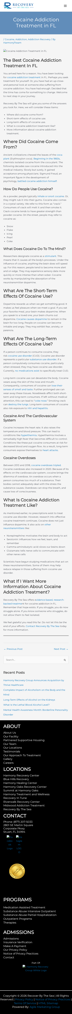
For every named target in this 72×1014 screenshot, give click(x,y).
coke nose (41, 400)
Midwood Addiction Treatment (24, 805)
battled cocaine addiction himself (37, 181)
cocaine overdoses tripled (46, 465)
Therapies (9, 922)
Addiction (21, 39)
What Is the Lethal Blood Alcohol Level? (26, 704)
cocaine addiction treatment (24, 77)
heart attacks (50, 450)
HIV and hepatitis (38, 408)
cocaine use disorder (20, 355)
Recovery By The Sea (17, 809)
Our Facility (10, 736)
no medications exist (27, 370)
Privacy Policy (24, 999)
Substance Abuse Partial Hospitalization (30, 915)
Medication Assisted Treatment (24, 907)
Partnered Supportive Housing (24, 740)
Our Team (9, 744)
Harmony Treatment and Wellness (26, 794)
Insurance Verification (17, 942)
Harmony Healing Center (20, 783)
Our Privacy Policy (15, 949)
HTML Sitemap (48, 1003)
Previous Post (13, 649)
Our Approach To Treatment (22, 755)
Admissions (11, 938)
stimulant (50, 256)
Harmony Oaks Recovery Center (25, 786)
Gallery (7, 759)
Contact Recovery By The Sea (42, 626)
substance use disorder (43, 359)
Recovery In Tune (15, 798)
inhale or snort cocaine (51, 196)
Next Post (61, 649)
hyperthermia (29, 435)
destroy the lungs (18, 404)
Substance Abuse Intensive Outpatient (29, 911)
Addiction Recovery (39, 39)
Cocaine (9, 39)
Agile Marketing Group (45, 1007)
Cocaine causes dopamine (31, 319)
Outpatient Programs (17, 918)
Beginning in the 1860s (46, 158)
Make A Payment (14, 946)
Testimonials (11, 751)
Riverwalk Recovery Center (21, 801)
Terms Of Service (25, 1003)
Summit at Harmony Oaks (20, 790)
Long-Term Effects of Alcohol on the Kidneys (29, 699)
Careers (8, 762)
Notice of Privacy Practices (20, 953)
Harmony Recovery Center (21, 775)
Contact (8, 957)
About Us (9, 732)
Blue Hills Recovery (16, 779)
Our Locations (12, 747)
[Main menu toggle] (65, 5)
